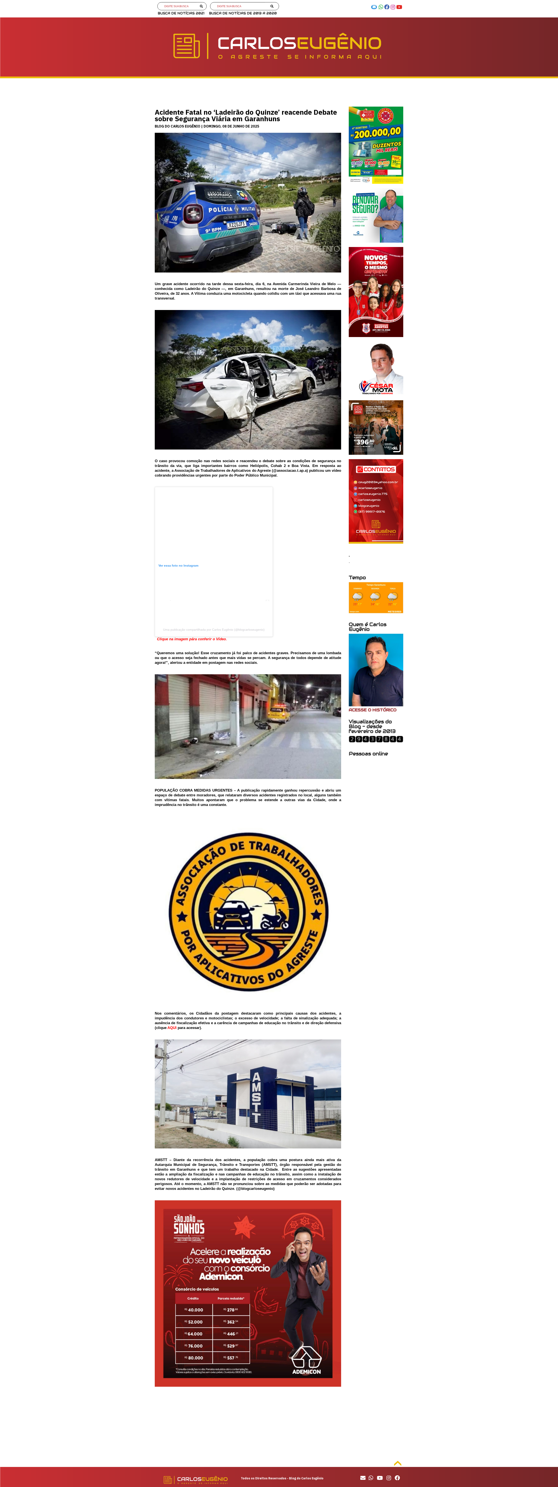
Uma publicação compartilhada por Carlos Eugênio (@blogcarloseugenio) (214, 629)
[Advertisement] (248, 1423)
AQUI (172, 1028)
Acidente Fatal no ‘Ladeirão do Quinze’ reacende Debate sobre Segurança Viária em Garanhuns (246, 115)
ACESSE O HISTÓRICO (372, 709)
